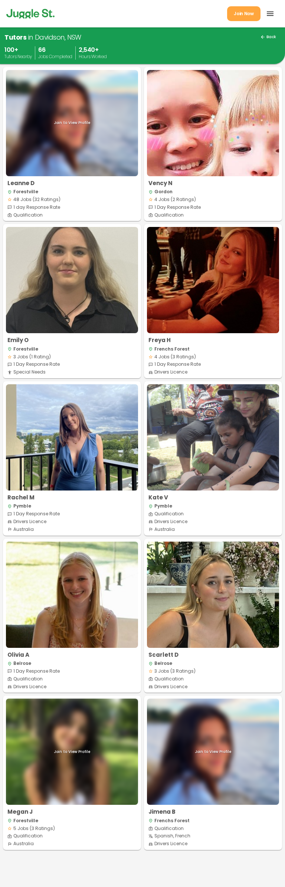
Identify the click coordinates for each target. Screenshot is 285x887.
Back (268, 37)
